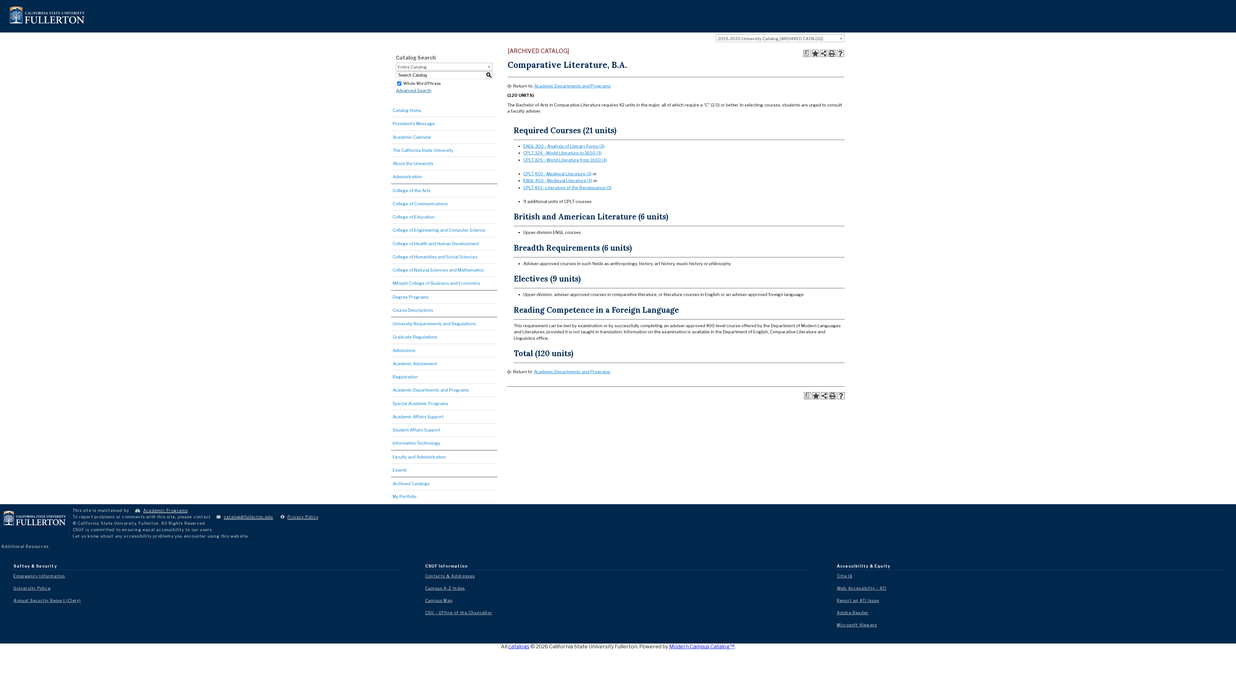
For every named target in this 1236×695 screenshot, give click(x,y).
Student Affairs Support (416, 429)
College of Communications (420, 203)
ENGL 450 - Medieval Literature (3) (557, 180)
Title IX (845, 576)
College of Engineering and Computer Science (439, 230)
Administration (407, 176)
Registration (405, 376)
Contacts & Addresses (450, 576)
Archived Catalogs (411, 483)
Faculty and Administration (419, 456)
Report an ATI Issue (858, 600)
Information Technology (416, 443)
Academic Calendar (412, 137)
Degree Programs (411, 297)
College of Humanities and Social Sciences (435, 256)
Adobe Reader (852, 612)
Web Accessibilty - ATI (861, 588)
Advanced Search (413, 90)
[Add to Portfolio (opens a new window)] (815, 53)
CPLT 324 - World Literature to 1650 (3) (562, 152)
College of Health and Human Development (436, 243)
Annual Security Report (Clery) (47, 600)
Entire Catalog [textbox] (412, 67)
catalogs (518, 647)
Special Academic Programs (420, 403)
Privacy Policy (302, 516)
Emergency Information (39, 576)
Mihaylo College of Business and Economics (436, 283)
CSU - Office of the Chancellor (458, 612)
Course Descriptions (413, 310)
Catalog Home (407, 110)
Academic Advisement (415, 363)
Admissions (404, 350)
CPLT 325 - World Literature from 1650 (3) (565, 159)
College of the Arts (411, 190)
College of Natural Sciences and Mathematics (438, 270)
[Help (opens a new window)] (840, 53)
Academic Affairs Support (418, 416)
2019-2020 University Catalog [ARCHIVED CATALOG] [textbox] (770, 38)
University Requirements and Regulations (434, 323)
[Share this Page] (823, 53)
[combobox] (780, 38)
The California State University (423, 150)
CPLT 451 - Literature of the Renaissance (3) (567, 187)
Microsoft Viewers (857, 625)
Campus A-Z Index (445, 588)
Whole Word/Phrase (422, 83)
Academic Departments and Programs (431, 390)
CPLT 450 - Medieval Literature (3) (557, 173)
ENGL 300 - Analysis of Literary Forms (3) (563, 146)
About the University (413, 163)
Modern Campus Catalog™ (702, 647)
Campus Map (439, 600)
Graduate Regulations (415, 336)
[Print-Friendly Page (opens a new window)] (832, 53)
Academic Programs (165, 510)
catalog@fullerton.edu (248, 516)
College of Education (414, 216)
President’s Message (414, 123)
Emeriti (400, 470)
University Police (32, 588)
